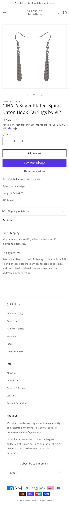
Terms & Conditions (17, 403)
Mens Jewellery (15, 351)
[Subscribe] (58, 473)
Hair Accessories (15, 328)
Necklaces (12, 336)
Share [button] (9, 220)
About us (12, 372)
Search (10, 395)
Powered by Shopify (45, 500)
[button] (4, 12)
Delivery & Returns (17, 388)
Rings (10, 343)
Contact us (12, 380)
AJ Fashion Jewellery (30, 500)
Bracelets (12, 321)
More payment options (34, 171)
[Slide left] (27, 95)
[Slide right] (42, 95)
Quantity (7, 134)
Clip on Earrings (15, 313)
